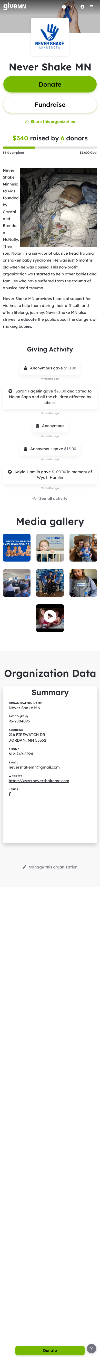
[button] (50, 616)
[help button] (91, 1348)
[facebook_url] (10, 794)
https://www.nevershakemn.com (39, 780)
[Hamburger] (91, 6)
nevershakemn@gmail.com (34, 767)
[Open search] (73, 6)
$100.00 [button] (59, 471)
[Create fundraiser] (63, 6)
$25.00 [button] (60, 391)
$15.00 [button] (70, 448)
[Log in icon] (82, 6)
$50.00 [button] (70, 368)
